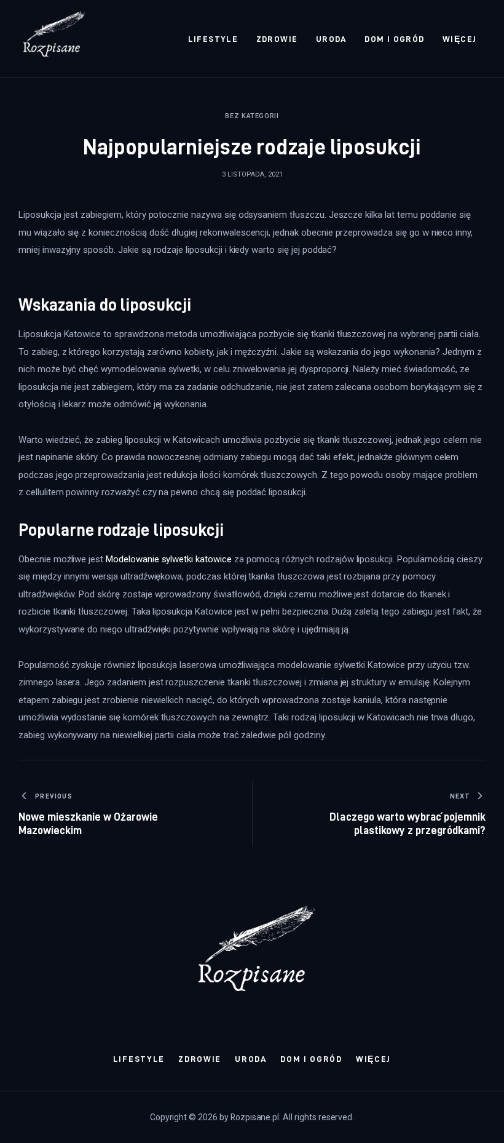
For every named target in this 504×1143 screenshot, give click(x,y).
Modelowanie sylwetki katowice (169, 559)
